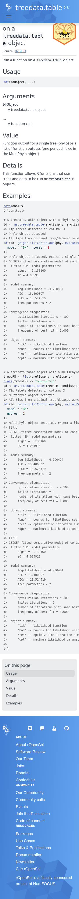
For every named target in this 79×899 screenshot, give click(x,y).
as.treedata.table (29, 224)
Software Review (30, 751)
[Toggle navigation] (9, 17)
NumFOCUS (44, 883)
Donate (22, 772)
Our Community (29, 792)
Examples (14, 703)
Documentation (29, 854)
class (8, 381)
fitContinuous (43, 243)
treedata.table (38, 7)
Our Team (24, 758)
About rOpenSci (30, 744)
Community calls (30, 799)
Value (10, 688)
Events (22, 806)
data (7, 206)
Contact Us (25, 779)
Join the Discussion (33, 813)
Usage (11, 673)
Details (12, 695)
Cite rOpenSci (28, 868)
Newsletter (25, 861)
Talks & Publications (33, 847)
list (26, 376)
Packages (24, 833)
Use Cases (25, 840)
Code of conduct (30, 820)
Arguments (15, 680)
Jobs (20, 765)
